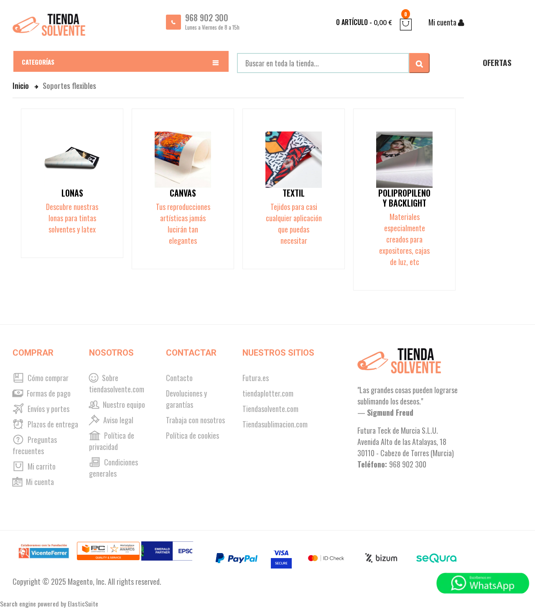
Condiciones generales (113, 468)
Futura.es (255, 377)
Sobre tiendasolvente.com (116, 383)
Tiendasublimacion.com (275, 424)
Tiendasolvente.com (270, 408)
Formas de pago (48, 393)
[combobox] (323, 63)
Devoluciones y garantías (186, 399)
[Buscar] (419, 63)
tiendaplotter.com (267, 393)
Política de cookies (192, 435)
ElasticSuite (83, 604)
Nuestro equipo (123, 404)
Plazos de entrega (52, 424)
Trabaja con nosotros (195, 419)
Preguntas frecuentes (35, 445)
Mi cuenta (39, 481)
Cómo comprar (47, 377)
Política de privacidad (111, 441)
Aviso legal (117, 419)
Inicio (22, 85)
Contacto (179, 377)
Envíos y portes (47, 408)
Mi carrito (41, 466)
